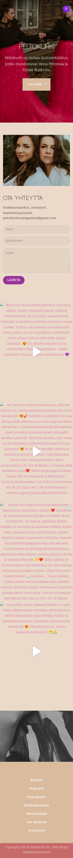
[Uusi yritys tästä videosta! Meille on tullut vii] (36, 651)
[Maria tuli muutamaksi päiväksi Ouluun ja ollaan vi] (36, 352)
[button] (66, 9)
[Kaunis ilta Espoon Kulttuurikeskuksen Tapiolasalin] (36, 551)
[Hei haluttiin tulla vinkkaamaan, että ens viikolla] (36, 451)
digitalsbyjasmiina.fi (36, 852)
